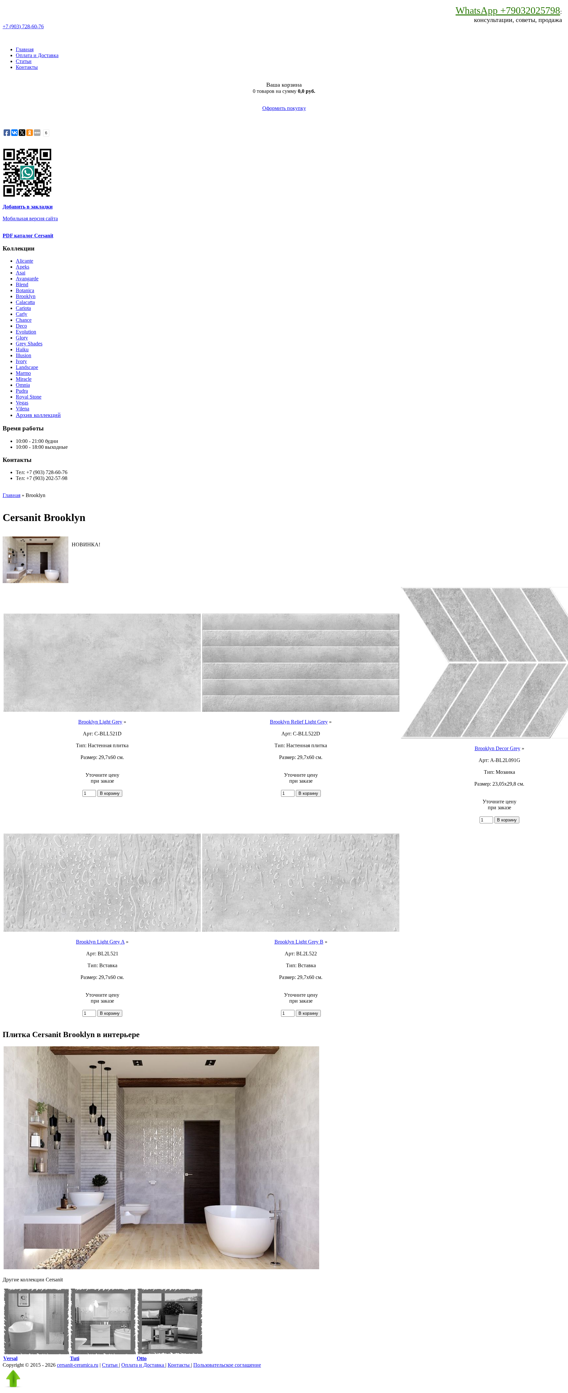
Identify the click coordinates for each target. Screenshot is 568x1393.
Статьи (24, 61)
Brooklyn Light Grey (100, 722)
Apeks (22, 267)
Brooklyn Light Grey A (100, 942)
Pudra (22, 391)
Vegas (22, 402)
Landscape (27, 367)
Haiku (22, 349)
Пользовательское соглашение (227, 1365)
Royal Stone (28, 397)
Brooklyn (26, 296)
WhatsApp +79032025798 (508, 10)
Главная (25, 49)
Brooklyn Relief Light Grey (299, 722)
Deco (21, 326)
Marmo (23, 373)
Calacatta (25, 302)
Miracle (24, 379)
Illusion (23, 355)
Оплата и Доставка (37, 55)
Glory (22, 337)
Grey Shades (29, 343)
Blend (22, 284)
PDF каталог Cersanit (28, 235)
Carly (21, 314)
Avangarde (27, 278)
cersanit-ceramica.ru (77, 1365)
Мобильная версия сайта (30, 218)
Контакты (27, 67)
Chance (24, 320)
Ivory (21, 361)
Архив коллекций (38, 415)
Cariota (23, 308)
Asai (20, 272)
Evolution (26, 332)
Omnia (23, 385)
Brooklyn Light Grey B (298, 942)
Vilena (22, 408)
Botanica (25, 290)
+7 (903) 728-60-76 (23, 26)
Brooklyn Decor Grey (497, 748)
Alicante (24, 261)
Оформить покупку (284, 108)
